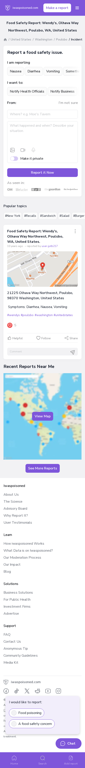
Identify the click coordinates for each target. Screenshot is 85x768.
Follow (46, 338)
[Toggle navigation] (77, 7)
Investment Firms (17, 606)
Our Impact (11, 564)
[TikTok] (16, 691)
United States (21, 39)
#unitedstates (63, 315)
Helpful (17, 338)
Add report (71, 763)
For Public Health (17, 599)
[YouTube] (48, 691)
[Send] (72, 352)
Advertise (11, 613)
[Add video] (23, 150)
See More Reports (42, 468)
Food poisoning (29, 712)
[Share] (75, 231)
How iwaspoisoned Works (23, 543)
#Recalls (30, 216)
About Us (11, 494)
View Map (43, 416)
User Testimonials (17, 522)
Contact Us (12, 641)
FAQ (6, 634)
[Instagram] (58, 691)
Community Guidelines (20, 655)
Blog (7, 571)
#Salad (64, 216)
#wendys (13, 315)
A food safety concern (35, 723)
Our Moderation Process (22, 557)
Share (74, 338)
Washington (43, 39)
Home (14, 763)
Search (42, 763)
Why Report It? (15, 515)
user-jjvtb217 (50, 246)
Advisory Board (15, 508)
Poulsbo (61, 39)
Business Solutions (18, 592)
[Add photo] (12, 150)
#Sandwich (48, 216)
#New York (12, 216)
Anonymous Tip (15, 648)
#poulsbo (27, 315)
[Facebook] (6, 691)
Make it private (31, 158)
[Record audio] (33, 150)
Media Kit (10, 662)
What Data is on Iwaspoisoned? (28, 550)
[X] (27, 691)
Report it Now (42, 172)
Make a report (57, 7)
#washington (44, 315)
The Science (12, 501)
